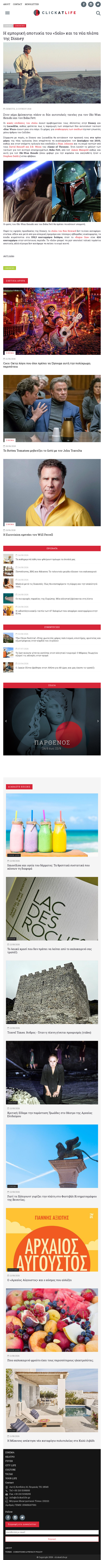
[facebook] (83, 4)
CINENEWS (10, 268)
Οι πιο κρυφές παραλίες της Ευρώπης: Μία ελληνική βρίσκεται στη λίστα (54, 598)
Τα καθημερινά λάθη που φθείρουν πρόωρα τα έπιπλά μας (45, 559)
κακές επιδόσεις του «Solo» (22, 123)
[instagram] (91, 4)
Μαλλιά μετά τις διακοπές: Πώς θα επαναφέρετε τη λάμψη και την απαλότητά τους (56, 585)
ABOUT (6, 4)
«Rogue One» (82, 237)
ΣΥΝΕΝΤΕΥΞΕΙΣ (52, 627)
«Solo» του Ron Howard (63, 230)
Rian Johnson (65, 143)
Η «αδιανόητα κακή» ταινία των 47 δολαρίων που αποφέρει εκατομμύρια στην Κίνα (57, 612)
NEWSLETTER (32, 4)
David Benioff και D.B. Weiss (25, 146)
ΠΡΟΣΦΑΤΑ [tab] (52, 548)
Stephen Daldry (11, 156)
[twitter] (98, 4)
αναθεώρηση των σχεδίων (69, 129)
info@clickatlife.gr (19, 1497)
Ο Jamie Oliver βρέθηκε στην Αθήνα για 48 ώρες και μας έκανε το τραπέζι (55, 667)
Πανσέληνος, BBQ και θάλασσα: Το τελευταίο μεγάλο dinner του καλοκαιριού (56, 571)
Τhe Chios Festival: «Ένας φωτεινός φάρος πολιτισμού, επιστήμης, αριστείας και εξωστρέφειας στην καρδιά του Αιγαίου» (58, 639)
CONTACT (17, 4)
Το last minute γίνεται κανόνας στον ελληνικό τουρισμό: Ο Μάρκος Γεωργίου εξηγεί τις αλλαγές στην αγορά (57, 654)
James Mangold (80, 149)
